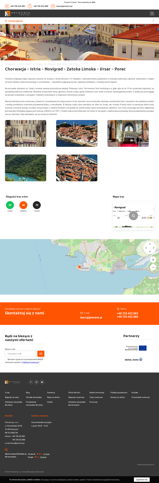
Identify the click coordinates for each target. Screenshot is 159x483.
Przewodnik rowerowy (141, 397)
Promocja (93, 402)
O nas (7, 392)
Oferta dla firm (74, 392)
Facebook (39, 454)
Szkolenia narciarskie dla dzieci (13, 403)
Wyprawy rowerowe (76, 397)
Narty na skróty (53, 397)
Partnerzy (51, 392)
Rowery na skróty (118, 397)
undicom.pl (150, 465)
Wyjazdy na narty (12, 397)
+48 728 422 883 (17, 6)
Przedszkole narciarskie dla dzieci (34, 403)
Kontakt (135, 392)
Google (37, 457)
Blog (28, 392)
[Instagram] (36, 382)
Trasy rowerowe (96, 397)
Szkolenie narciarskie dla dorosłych (76, 403)
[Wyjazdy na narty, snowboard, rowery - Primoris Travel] (17, 13)
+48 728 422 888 (40, 6)
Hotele (50, 402)
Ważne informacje (96, 392)
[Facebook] (31, 382)
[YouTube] (42, 382)
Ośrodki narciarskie (34, 397)
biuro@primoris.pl (64, 6)
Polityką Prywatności (30, 362)
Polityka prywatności (119, 392)
